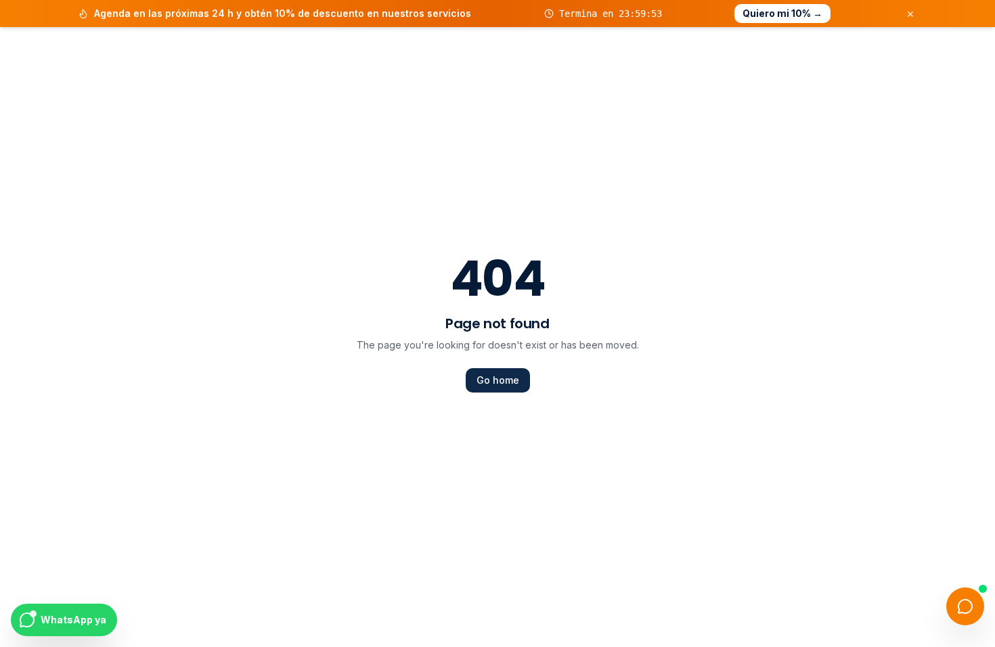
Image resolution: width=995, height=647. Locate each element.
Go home (498, 380)
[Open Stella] (965, 606)
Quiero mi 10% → (782, 13)
